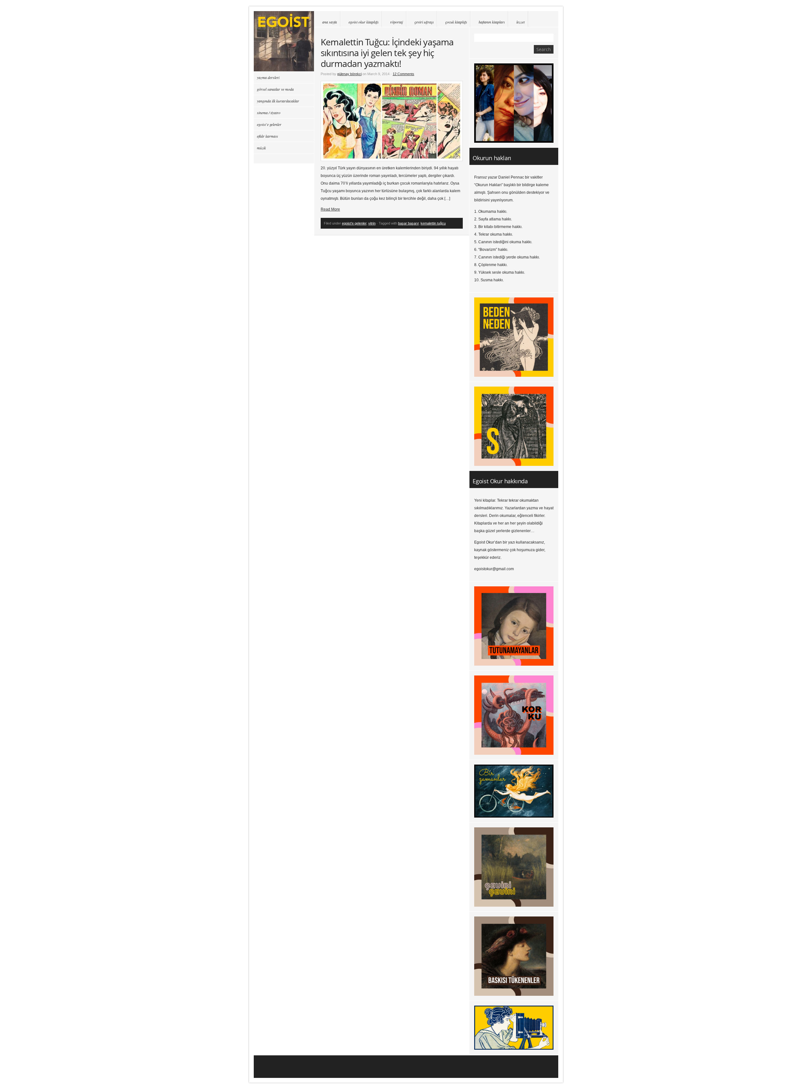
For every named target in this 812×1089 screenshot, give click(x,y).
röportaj (396, 21)
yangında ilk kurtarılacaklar (278, 100)
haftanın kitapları (492, 21)
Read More (330, 209)
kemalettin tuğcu (433, 223)
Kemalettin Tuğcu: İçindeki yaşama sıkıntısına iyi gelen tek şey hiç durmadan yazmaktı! (387, 52)
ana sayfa (329, 21)
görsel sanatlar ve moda (275, 89)
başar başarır (408, 223)
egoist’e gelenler (269, 124)
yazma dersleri (268, 77)
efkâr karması (267, 136)
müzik (261, 147)
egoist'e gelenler (354, 223)
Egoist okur (284, 41)
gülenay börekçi (349, 74)
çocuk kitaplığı (456, 21)
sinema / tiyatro (268, 112)
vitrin (372, 223)
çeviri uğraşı (424, 21)
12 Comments (403, 74)
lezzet (520, 21)
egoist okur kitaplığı (363, 21)
